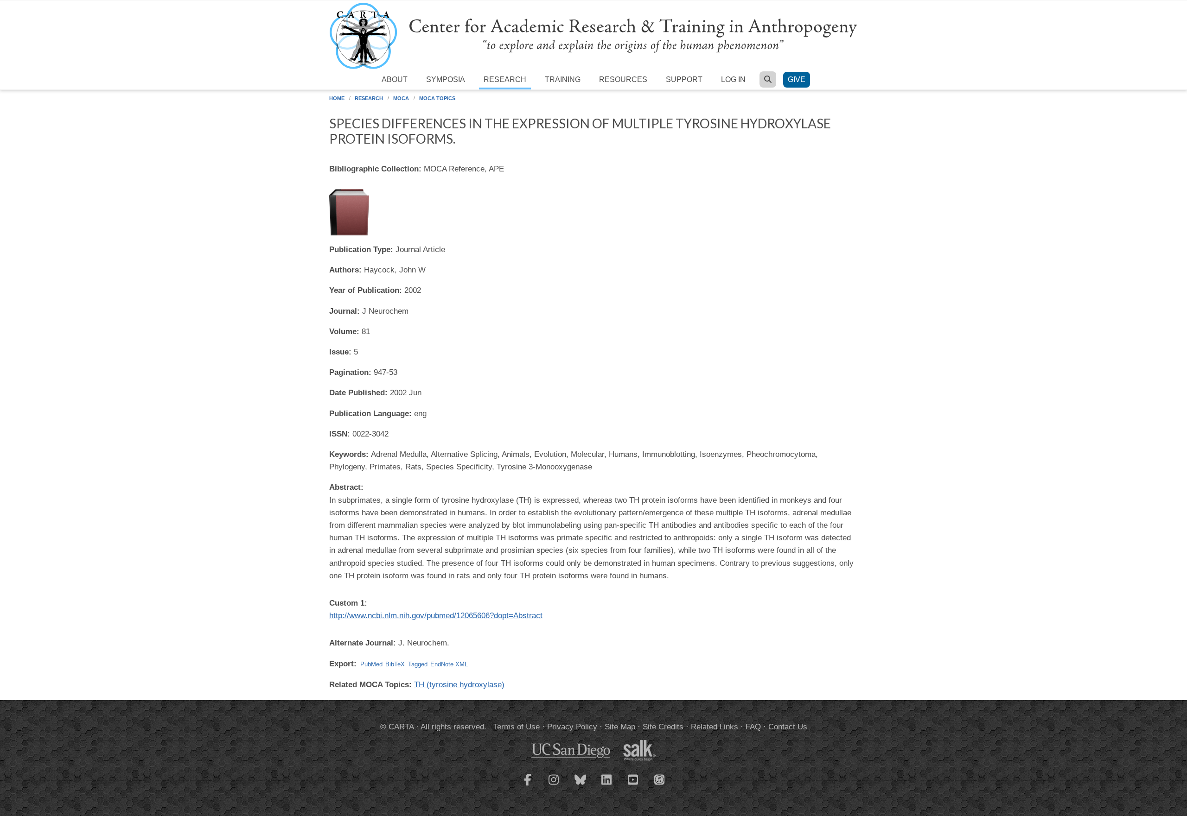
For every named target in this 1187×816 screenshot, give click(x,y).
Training (563, 79)
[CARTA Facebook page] (527, 785)
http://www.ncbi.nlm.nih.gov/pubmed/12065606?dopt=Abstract (435, 615)
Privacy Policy (572, 726)
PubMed (371, 664)
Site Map (620, 726)
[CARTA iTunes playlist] (659, 779)
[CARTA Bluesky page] (580, 785)
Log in (733, 79)
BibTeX (395, 664)
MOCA (401, 98)
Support (684, 79)
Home (337, 98)
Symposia (445, 79)
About (395, 79)
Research (505, 79)
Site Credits (663, 726)
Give (796, 79)
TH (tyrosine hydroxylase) (459, 684)
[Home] (593, 35)
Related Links (714, 726)
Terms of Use (516, 726)
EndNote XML (449, 664)
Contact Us (787, 726)
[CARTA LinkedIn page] (607, 785)
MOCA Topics (437, 98)
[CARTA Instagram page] (554, 785)
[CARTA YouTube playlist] (633, 785)
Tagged (418, 664)
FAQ (753, 726)
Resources (623, 79)
